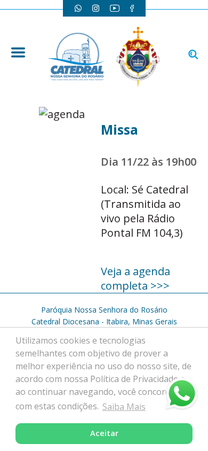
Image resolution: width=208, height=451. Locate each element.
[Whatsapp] (78, 8)
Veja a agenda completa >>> (135, 278)
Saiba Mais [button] (124, 407)
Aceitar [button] (104, 433)
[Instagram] (95, 8)
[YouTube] (114, 8)
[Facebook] (132, 8)
